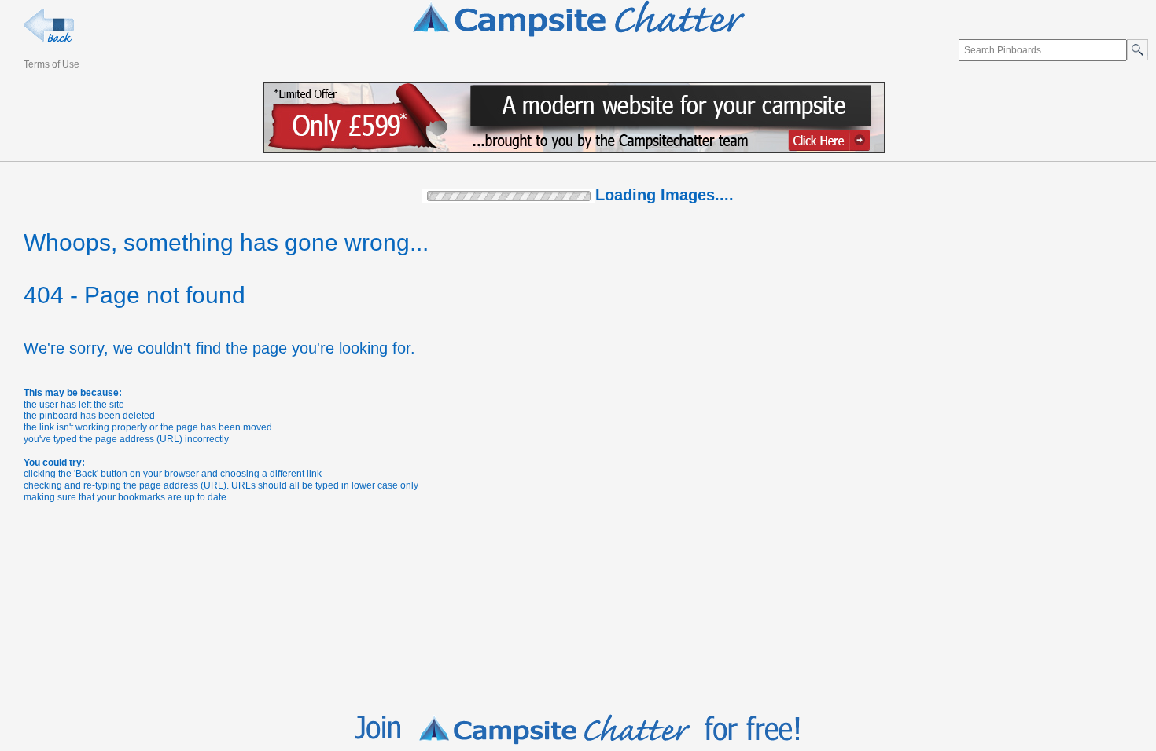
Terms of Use (51, 64)
